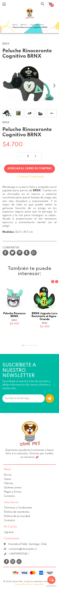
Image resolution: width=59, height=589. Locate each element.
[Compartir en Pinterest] (19, 253)
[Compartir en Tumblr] (27, 253)
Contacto (9, 496)
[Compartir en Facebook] (5, 253)
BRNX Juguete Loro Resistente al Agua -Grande (44, 316)
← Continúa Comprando (29, 177)
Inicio (14, 25)
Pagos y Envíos (12, 492)
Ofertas (8, 483)
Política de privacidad (17, 516)
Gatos (7, 479)
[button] (39, 4)
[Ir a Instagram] (12, 561)
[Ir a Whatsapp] (19, 561)
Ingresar (9, 532)
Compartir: (11, 247)
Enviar (49, 398)
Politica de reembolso (17, 512)
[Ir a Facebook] (6, 561)
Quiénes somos (13, 487)
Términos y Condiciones (18, 508)
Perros (24, 25)
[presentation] (4, 87)
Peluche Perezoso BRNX (14, 315)
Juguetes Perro (37, 25)
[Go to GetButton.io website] (51, 586)
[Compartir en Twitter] (12, 253)
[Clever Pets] (29, 15)
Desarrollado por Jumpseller (29, 584)
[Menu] (4, 5)
